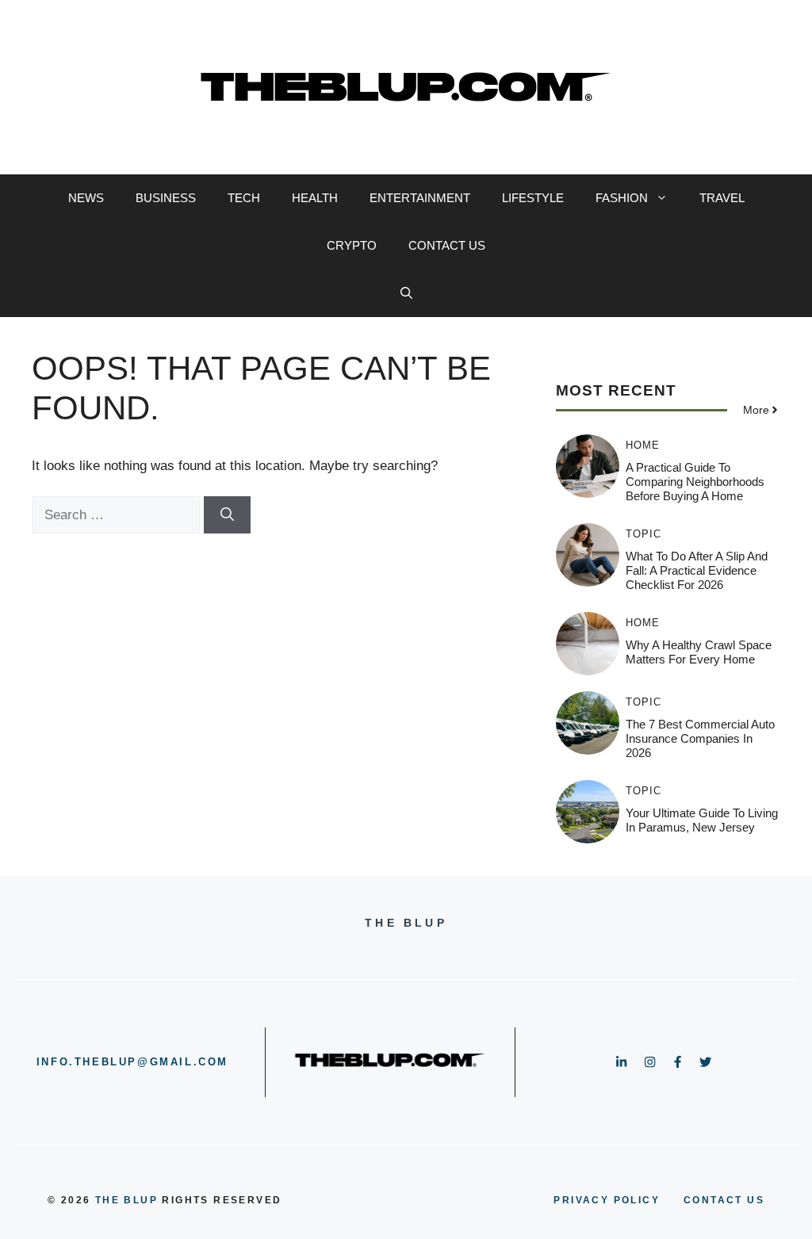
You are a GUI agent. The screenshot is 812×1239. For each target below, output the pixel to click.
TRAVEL (722, 198)
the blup (126, 1200)
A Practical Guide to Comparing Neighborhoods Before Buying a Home (695, 482)
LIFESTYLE (533, 198)
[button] (406, 293)
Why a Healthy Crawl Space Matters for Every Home (699, 652)
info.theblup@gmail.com (132, 1062)
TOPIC (643, 534)
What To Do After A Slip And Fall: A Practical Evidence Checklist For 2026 (697, 570)
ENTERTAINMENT (420, 198)
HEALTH (315, 198)
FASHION (622, 198)
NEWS (86, 198)
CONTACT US (446, 245)
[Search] (227, 515)
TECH (244, 198)
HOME (643, 445)
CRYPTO (352, 245)
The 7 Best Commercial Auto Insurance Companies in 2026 (700, 738)
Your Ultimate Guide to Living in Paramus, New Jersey (702, 820)
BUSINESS (166, 198)
